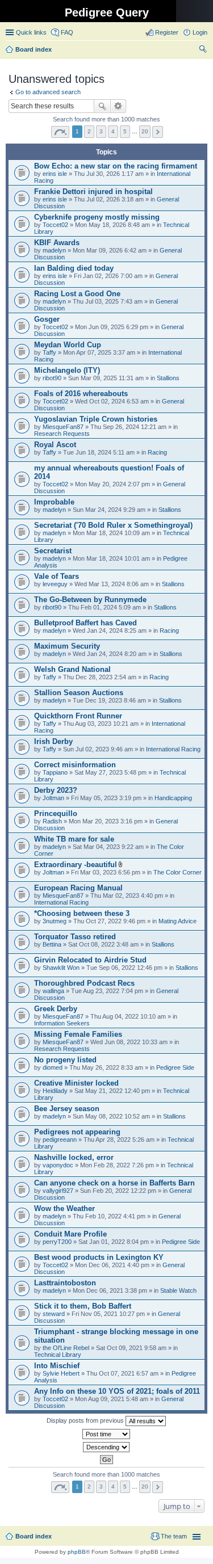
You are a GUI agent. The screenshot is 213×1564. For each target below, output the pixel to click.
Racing (157, 452)
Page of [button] (60, 132)
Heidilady (55, 1090)
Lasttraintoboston (65, 1283)
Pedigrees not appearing (77, 1132)
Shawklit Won (61, 967)
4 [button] (113, 131)
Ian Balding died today (74, 268)
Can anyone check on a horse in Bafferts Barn (114, 1183)
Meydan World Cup (67, 344)
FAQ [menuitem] (67, 32)
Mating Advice (177, 921)
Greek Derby (55, 1008)
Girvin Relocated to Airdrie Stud (90, 960)
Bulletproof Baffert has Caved (85, 623)
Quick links (31, 32)
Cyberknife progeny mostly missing (97, 217)
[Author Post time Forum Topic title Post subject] (106, 1434)
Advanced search (118, 106)
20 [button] (144, 131)
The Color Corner (177, 872)
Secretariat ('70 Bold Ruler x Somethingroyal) (113, 525)
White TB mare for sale (74, 839)
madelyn (54, 250)
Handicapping (173, 797)
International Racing (173, 749)
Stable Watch (178, 1290)
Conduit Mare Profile (70, 1234)
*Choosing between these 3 (82, 913)
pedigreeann (60, 1139)
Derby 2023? (55, 790)
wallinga (53, 990)
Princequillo (55, 813)
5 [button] (125, 131)
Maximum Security (67, 646)
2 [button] (89, 131)
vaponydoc (58, 1165)
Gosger (47, 319)
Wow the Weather (64, 1208)
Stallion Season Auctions (78, 692)
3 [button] (101, 131)
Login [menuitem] (200, 32)
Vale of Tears (56, 576)
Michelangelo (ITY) (67, 370)
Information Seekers (62, 1023)
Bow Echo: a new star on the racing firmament (115, 166)
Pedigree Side (175, 1067)
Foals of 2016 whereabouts (81, 393)
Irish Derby (53, 741)
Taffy (49, 352)
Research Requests (62, 433)
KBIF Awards (57, 242)
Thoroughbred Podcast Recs (84, 983)
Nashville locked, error (74, 1157)
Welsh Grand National (72, 669)
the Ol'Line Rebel (66, 1347)
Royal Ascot (55, 444)
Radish (52, 821)
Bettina (52, 944)
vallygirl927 (58, 1190)
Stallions (168, 378)
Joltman (53, 797)
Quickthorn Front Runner (78, 716)
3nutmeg (54, 921)
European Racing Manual (78, 888)
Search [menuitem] (202, 50)
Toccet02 (55, 224)
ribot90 (52, 378)
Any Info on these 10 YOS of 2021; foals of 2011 (117, 1391)
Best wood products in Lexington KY (99, 1257)
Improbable (54, 502)
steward (54, 1313)
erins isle (55, 173)
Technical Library (57, 1354)
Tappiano (55, 772)
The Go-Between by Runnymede (90, 599)
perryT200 (57, 1241)
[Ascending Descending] (106, 1447)
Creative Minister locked (76, 1083)
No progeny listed (65, 1060)
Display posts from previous (86, 1420)
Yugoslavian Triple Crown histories (95, 419)
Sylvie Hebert (61, 1373)
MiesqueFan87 (63, 426)
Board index (33, 1536)
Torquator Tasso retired (75, 936)
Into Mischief (57, 1365)
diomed (52, 1067)
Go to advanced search (48, 92)
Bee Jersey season (66, 1108)
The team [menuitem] (174, 1536)
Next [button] (157, 132)
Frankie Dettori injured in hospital (93, 191)
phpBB (77, 1552)
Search (102, 106)
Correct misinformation (75, 764)
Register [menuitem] (166, 32)
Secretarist (53, 550)
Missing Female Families (78, 1034)
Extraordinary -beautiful (75, 864)
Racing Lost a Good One (77, 293)
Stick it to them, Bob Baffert (82, 1306)
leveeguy (55, 584)
